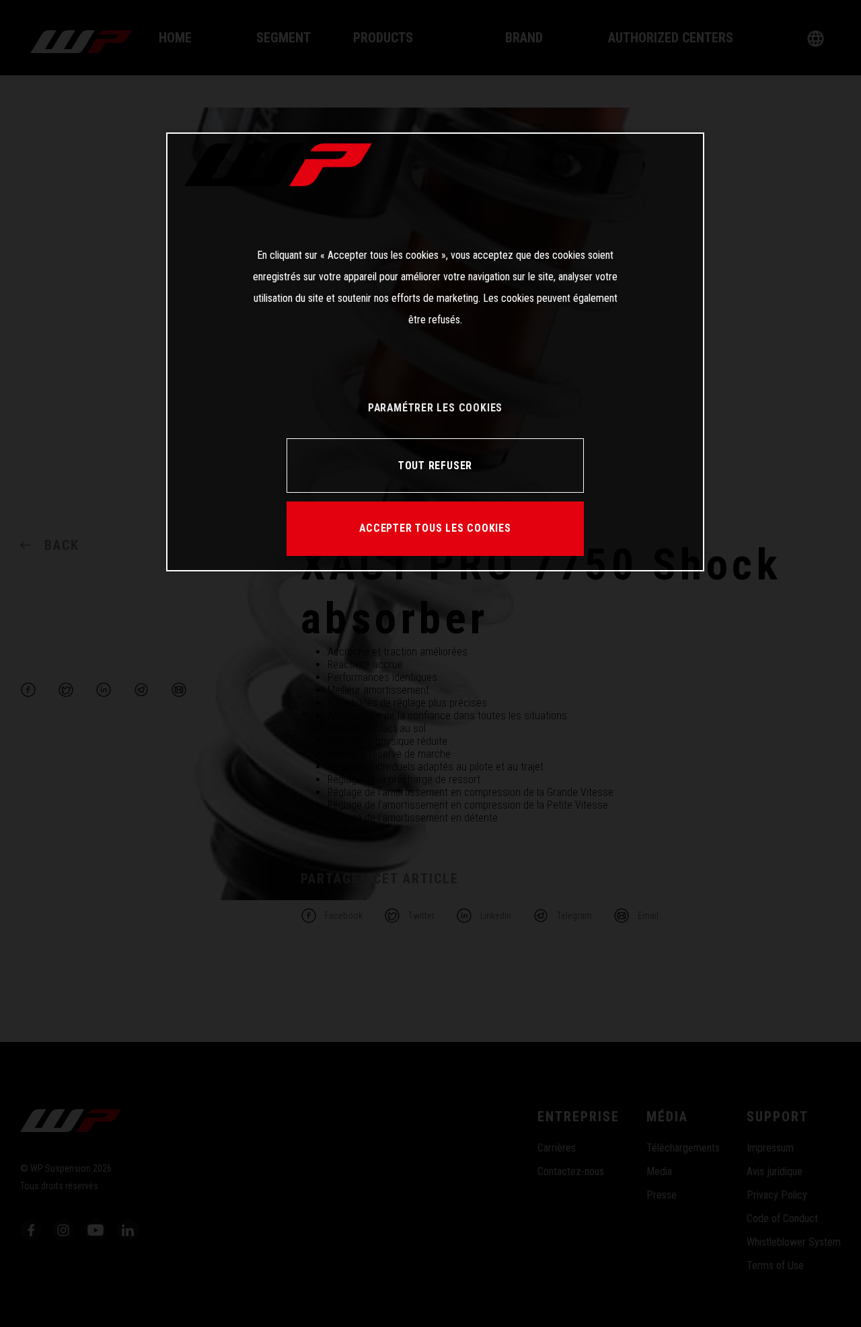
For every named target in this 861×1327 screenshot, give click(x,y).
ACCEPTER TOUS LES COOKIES (435, 528)
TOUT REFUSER (435, 465)
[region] (435, 351)
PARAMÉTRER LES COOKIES (435, 407)
